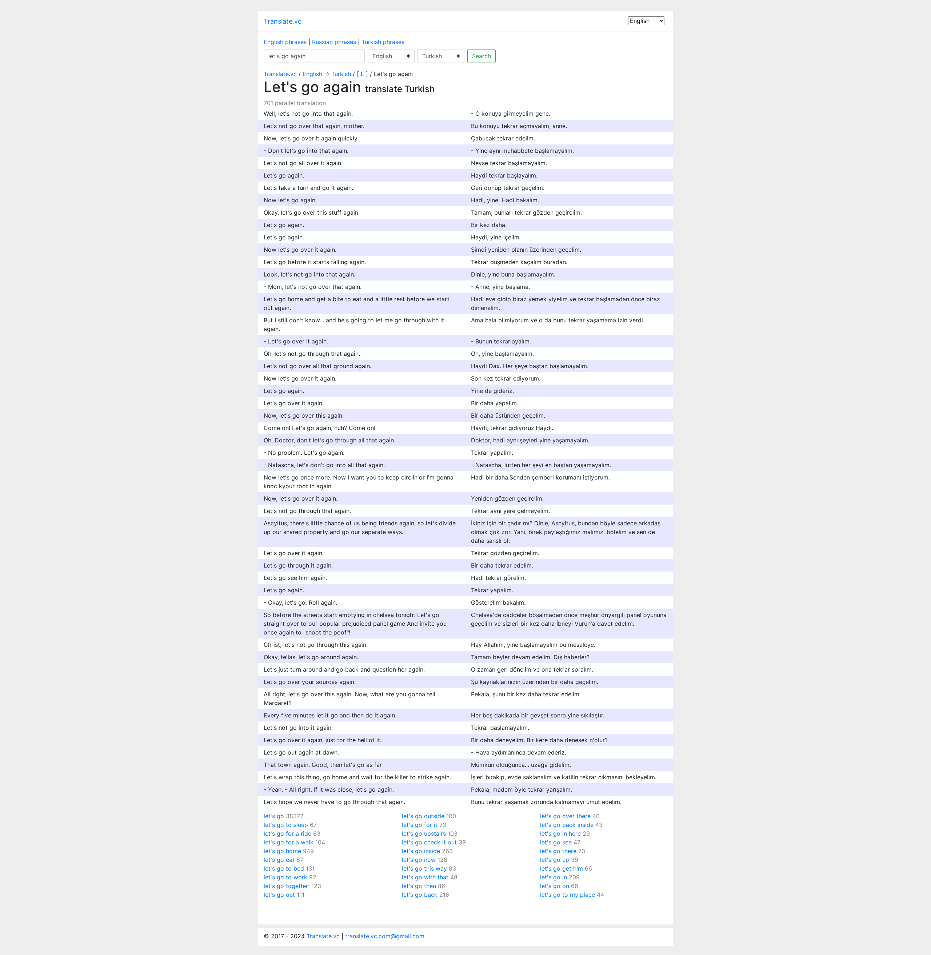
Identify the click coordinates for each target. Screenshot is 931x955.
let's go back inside (567, 824)
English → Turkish (327, 73)
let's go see (556, 842)
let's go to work (285, 877)
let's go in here (560, 833)
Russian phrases (334, 41)
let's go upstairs (424, 833)
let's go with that (425, 877)
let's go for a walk (288, 842)
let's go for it (419, 824)
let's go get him (561, 868)
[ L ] (362, 73)
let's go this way (424, 868)
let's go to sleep (286, 824)
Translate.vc (282, 21)
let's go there (558, 851)
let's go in (553, 877)
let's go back (419, 894)
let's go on (554, 886)
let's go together (286, 886)
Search (481, 56)
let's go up (554, 859)
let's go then (419, 886)
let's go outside (423, 816)
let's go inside (421, 851)
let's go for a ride (287, 833)
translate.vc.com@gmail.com (384, 936)
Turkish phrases (382, 41)
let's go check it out (429, 842)
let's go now (419, 859)
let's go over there (565, 816)
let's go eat (279, 859)
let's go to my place (567, 894)
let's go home (282, 851)
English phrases (285, 41)
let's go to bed (284, 868)
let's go (274, 816)
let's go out (279, 894)
